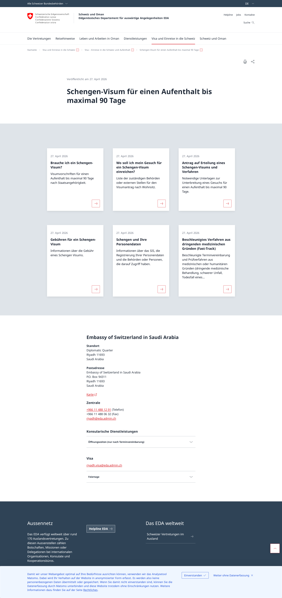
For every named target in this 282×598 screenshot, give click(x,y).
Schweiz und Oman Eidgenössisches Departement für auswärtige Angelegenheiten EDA (124, 16)
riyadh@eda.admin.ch (101, 418)
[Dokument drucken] (245, 61)
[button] (39, 38)
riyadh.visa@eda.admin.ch (104, 465)
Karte (90, 394)
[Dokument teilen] (252, 61)
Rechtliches (90, 590)
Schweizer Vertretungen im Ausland (165, 536)
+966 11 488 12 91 (99, 410)
